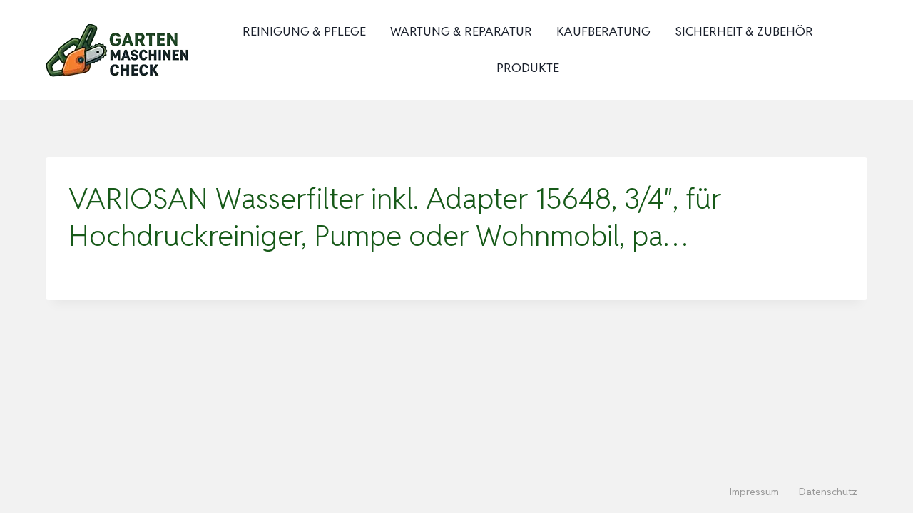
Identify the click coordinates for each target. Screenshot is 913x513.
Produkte (527, 68)
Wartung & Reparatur (461, 31)
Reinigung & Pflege (304, 31)
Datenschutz (828, 491)
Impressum (754, 491)
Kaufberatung (603, 31)
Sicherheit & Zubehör (744, 31)
